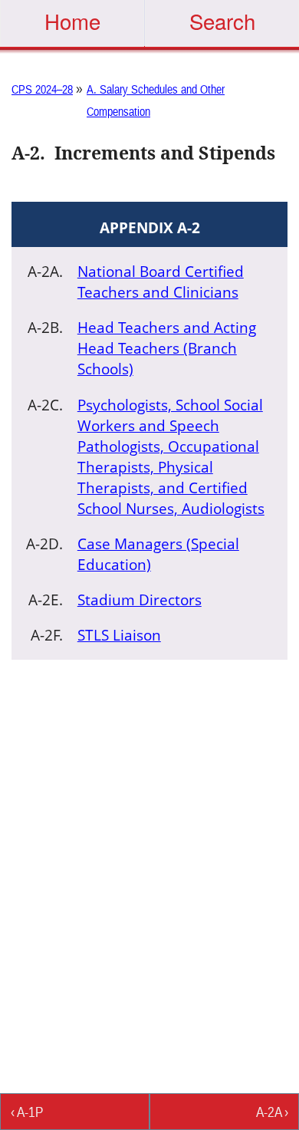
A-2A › (272, 1111)
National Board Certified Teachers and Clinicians (160, 281)
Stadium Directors (139, 599)
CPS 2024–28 (42, 89)
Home (72, 20)
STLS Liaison (119, 634)
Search (222, 20)
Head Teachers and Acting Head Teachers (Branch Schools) (166, 348)
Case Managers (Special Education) (158, 554)
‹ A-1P (27, 1111)
